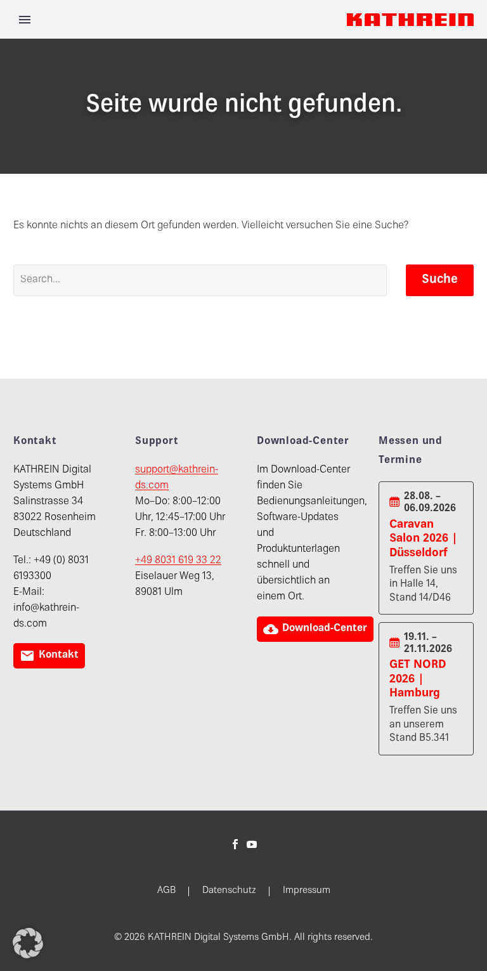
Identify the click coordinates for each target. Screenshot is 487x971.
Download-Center (315, 629)
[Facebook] (235, 844)
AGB (166, 891)
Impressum (306, 891)
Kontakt (49, 655)
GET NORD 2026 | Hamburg (417, 679)
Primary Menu (24, 19)
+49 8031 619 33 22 (178, 561)
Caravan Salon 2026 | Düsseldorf (423, 539)
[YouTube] (252, 844)
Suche (440, 280)
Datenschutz (229, 891)
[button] (28, 943)
